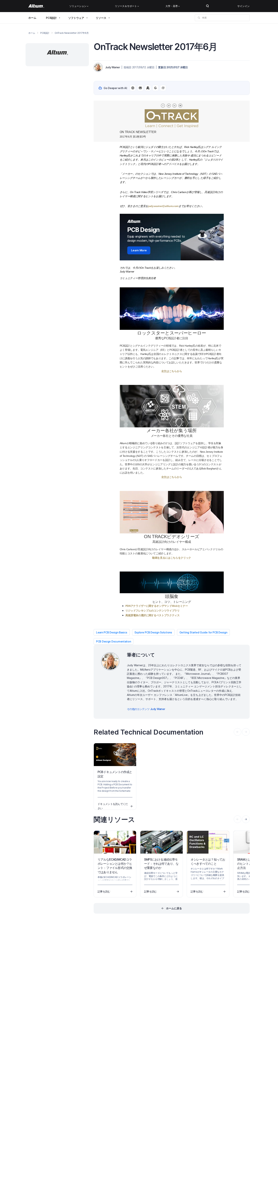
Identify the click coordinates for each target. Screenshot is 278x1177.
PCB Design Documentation (113, 641)
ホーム (32, 17)
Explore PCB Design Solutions (153, 632)
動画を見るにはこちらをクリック (171, 557)
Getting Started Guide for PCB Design (203, 632)
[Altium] (36, 6)
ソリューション (77, 6)
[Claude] (148, 88)
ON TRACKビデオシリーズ (171, 536)
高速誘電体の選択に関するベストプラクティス (152, 615)
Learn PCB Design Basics (111, 632)
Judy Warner (112, 67)
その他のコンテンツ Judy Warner (146, 709)
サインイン (243, 6)
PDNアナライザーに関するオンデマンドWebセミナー (156, 605)
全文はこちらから (171, 371)
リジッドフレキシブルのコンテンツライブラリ (152, 610)
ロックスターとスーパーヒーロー (171, 332)
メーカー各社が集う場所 (171, 430)
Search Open (207, 6)
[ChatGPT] (133, 88)
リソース (101, 17)
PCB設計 (51, 17)
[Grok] (163, 88)
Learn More (139, 250)
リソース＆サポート (126, 6)
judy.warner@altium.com (163, 206)
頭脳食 (171, 596)
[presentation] (246, 819)
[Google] (155, 88)
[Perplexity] (140, 88)
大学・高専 (171, 6)
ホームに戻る (174, 908)
